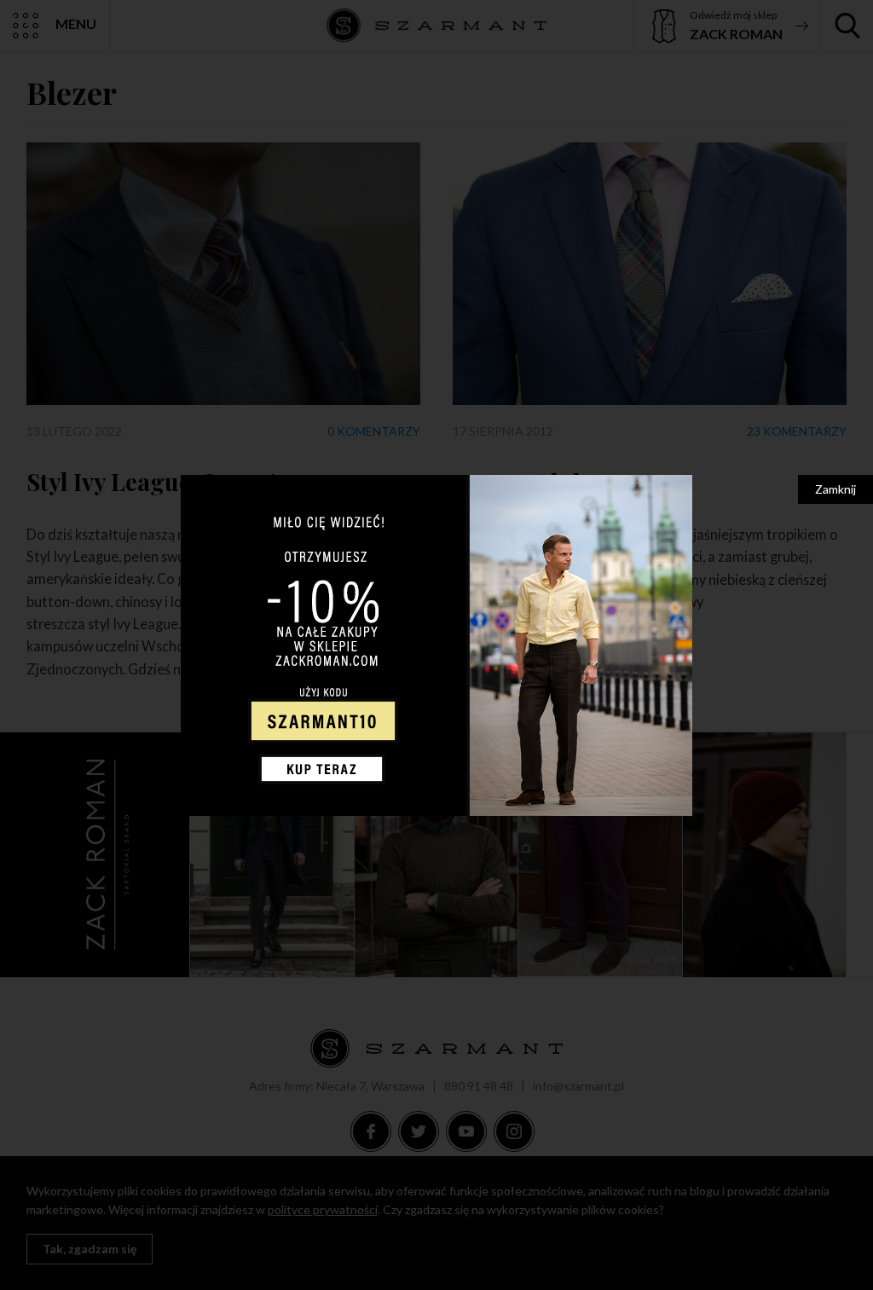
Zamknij (835, 489)
